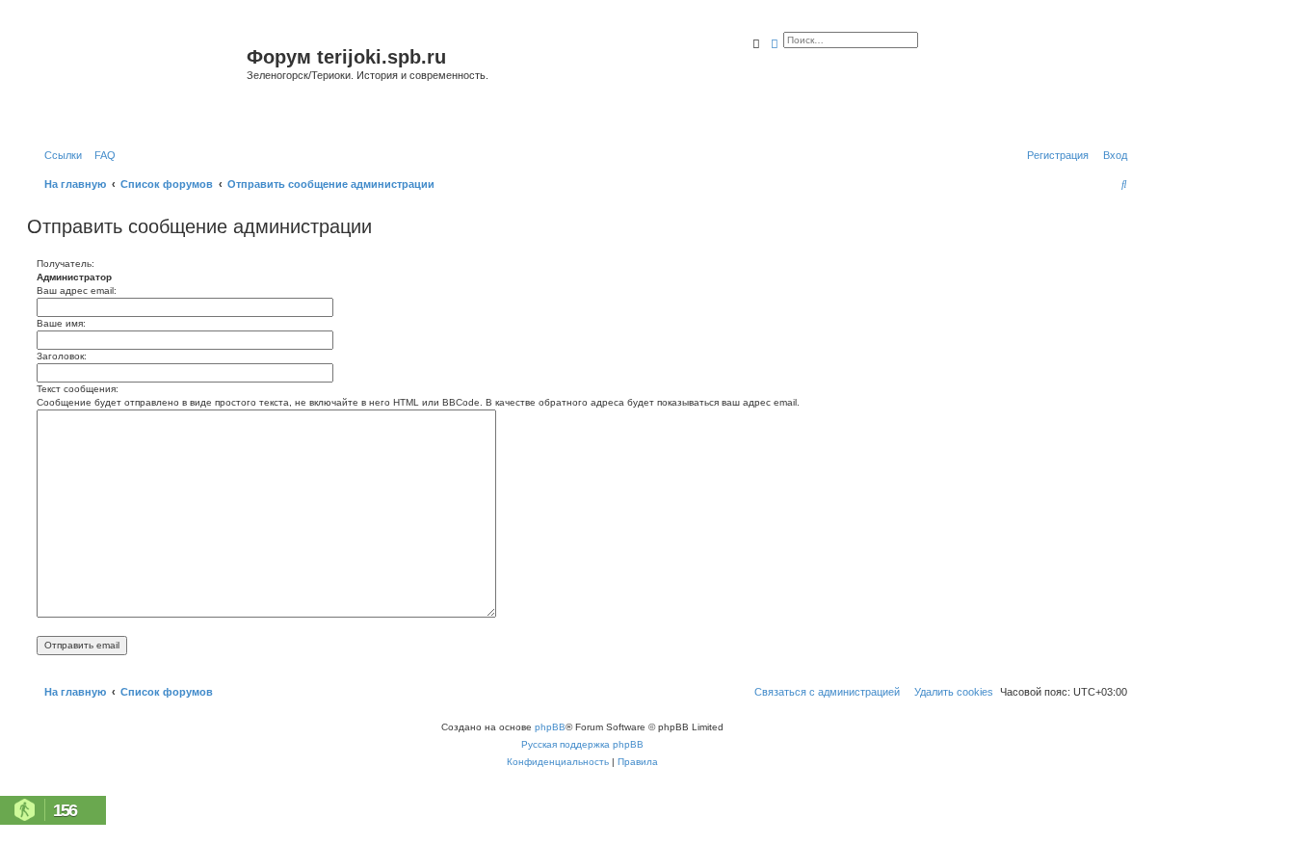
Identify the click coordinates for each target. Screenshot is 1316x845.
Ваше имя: (61, 323)
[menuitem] (101, 155)
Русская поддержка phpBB (582, 744)
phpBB (550, 727)
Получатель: (65, 263)
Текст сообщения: (77, 388)
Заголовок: (62, 356)
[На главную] (139, 80)
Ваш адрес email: (77, 290)
